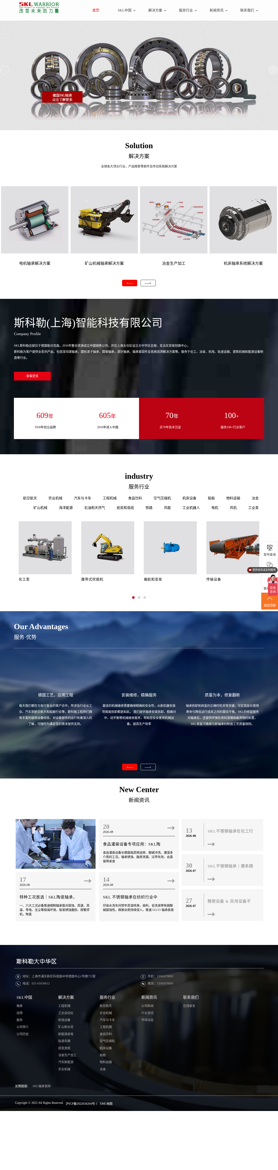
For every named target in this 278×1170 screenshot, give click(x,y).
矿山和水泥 (65, 1026)
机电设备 (64, 1020)
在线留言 (189, 1005)
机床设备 (189, 498)
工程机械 (110, 498)
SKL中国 (124, 10)
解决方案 (155, 10)
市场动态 (147, 1020)
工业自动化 (65, 1013)
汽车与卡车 (82, 498)
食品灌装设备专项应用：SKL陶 (132, 844)
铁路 (149, 508)
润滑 (20, 1013)
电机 (214, 508)
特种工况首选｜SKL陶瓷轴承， (48, 897)
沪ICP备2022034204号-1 (82, 1103)
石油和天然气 (94, 508)
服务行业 (186, 10)
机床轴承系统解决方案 (243, 263)
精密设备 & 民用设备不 (229, 901)
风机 (233, 508)
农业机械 (55, 498)
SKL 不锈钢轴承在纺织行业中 (130, 897)
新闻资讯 (216, 10)
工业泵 (253, 508)
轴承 (20, 1005)
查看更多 (32, 376)
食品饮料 (135, 498)
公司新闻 (147, 1005)
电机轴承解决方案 (34, 263)
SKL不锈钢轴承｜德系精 (230, 866)
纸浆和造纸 (125, 508)
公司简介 (23, 1026)
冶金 (255, 498)
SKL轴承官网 (42, 1086)
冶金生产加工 (173, 263)
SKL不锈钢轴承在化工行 (230, 831)
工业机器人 (191, 508)
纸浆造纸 (64, 1048)
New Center (139, 789)
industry (139, 476)
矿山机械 (40, 508)
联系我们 (247, 10)
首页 (95, 10)
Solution (139, 145)
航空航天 (30, 498)
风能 (167, 508)
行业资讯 (147, 1013)
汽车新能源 (65, 1062)
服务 (20, 1020)
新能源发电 (65, 1034)
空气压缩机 (162, 498)
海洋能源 (66, 508)
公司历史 (23, 1034)
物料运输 (233, 498)
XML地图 (106, 1103)
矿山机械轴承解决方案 (104, 263)
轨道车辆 (64, 1041)
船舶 (211, 498)
